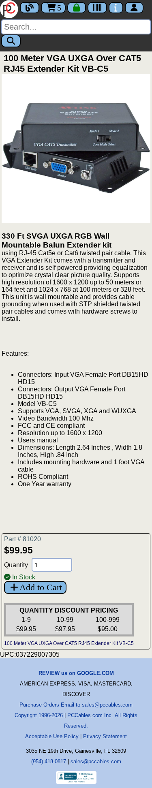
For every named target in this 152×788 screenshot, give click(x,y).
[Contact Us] (116, 7)
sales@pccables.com (96, 761)
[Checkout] (76, 7)
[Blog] (29, 7)
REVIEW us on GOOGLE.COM (76, 673)
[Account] (134, 7)
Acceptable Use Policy (52, 736)
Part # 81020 (22, 539)
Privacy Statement (105, 736)
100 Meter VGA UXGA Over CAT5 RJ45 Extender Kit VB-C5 (69, 643)
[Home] (10, 8)
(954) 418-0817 (48, 761)
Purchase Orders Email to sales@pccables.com (76, 705)
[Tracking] (97, 7)
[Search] (11, 40)
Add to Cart (40, 587)
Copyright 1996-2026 (39, 715)
